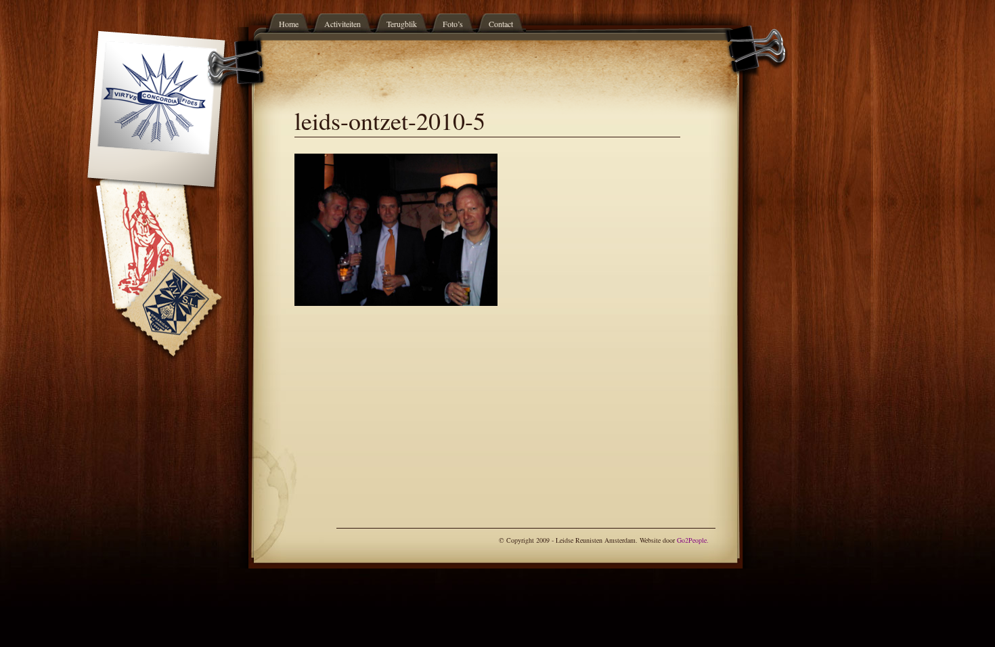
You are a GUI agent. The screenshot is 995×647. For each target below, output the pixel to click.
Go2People (692, 540)
